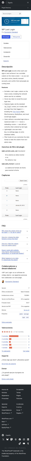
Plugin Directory (6, 7)
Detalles (6, 43)
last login (26, 314)
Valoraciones (8, 48)
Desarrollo (7, 56)
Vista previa (16, 37)
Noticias (4, 392)
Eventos (19, 407)
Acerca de (5, 389)
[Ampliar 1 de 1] (27, 180)
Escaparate (20, 389)
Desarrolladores (7, 410)
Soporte (6, 61)
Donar (19, 410)
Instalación (7, 52)
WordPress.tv (7, 413)
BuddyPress (6, 427)
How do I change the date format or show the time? (10, 238)
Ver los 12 (26, 310)
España (8, 435)
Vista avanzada (7, 322)
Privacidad (5, 398)
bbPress (5, 424)
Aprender (4, 404)
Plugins (18, 395)
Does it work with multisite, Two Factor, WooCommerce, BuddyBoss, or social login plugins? (13, 251)
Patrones (19, 398)
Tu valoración (6, 351)
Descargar (6, 37)
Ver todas (26, 351)
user (27, 317)
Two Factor (16, 111)
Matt (4, 421)
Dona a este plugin (8, 379)
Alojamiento (5, 395)
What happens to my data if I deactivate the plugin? (10, 259)
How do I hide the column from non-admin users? (10, 244)
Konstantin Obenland (11, 32)
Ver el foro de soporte (9, 364)
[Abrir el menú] (28, 2)
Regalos (19, 413)
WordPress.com (7, 418)
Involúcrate (19, 404)
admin (21, 314)
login (23, 317)
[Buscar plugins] (20, 13)
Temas (18, 392)
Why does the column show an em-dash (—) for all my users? (11, 231)
